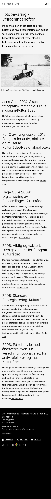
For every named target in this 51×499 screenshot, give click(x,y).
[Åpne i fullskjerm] (46, 57)
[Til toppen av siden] (48, 489)
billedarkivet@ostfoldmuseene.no (22, 429)
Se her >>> (24, 237)
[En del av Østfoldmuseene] (17, 444)
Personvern (7, 433)
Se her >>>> (23, 126)
